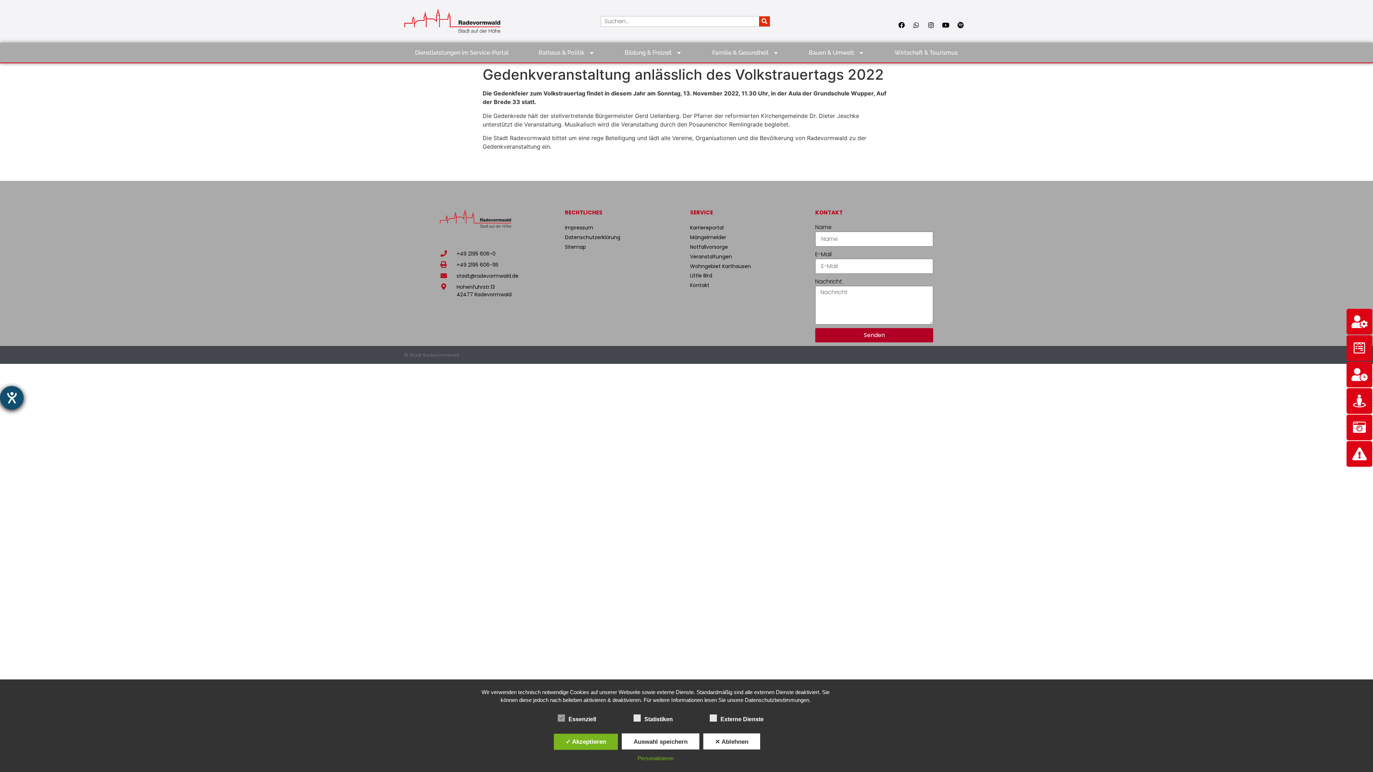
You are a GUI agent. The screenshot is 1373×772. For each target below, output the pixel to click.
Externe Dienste (742, 719)
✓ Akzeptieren (586, 741)
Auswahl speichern (661, 741)
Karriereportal (707, 227)
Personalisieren (656, 758)
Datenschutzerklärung (592, 237)
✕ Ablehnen (731, 741)
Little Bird (701, 275)
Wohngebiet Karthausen (720, 266)
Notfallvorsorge (709, 247)
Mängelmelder (708, 237)
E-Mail (823, 254)
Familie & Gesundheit (740, 52)
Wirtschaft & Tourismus (926, 52)
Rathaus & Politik (561, 52)
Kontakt (699, 285)
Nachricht (828, 281)
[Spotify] (960, 25)
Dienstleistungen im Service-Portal (462, 52)
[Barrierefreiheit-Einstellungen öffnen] (12, 398)
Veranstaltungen (711, 256)
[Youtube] (945, 25)
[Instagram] (931, 25)
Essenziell (582, 719)
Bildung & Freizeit (648, 52)
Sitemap (575, 247)
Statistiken (658, 719)
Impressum (579, 227)
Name (823, 227)
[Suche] (764, 21)
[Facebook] (901, 25)
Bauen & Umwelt (831, 52)
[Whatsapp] (916, 25)
